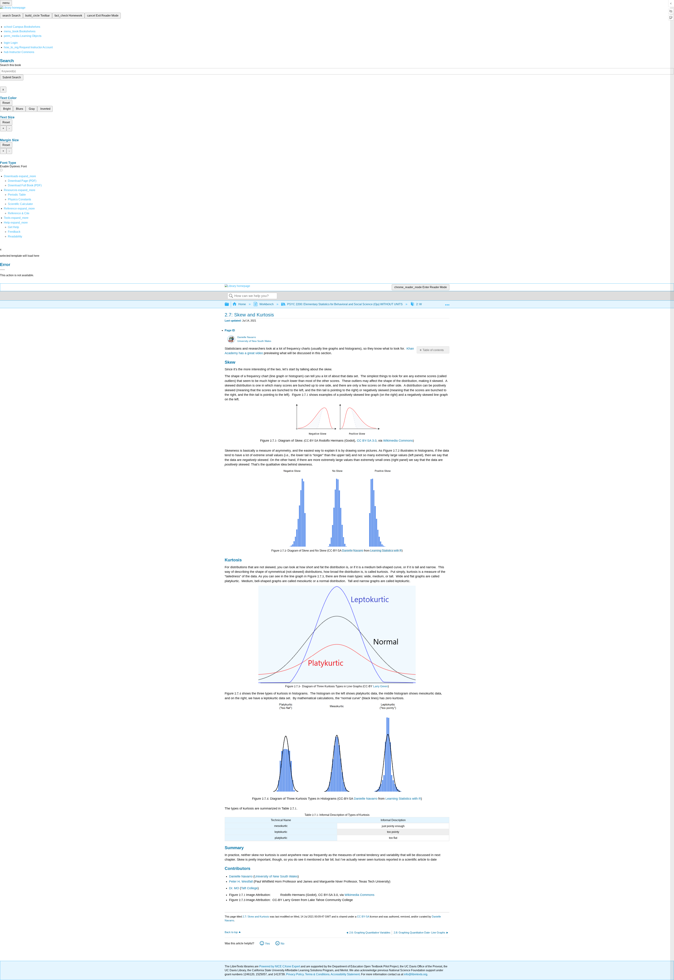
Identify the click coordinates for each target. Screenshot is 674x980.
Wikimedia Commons (397, 440)
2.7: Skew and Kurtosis (256, 916)
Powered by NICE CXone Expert (280, 966)
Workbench (266, 304)
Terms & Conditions (317, 974)
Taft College (249, 888)
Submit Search (11, 77)
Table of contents (433, 350)
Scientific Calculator (20, 203)
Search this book (10, 65)
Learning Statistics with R (386, 550)
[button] (14, 231)
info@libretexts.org (415, 974)
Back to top (231, 932)
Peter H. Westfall (241, 881)
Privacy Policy (295, 974)
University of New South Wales (254, 341)
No (282, 943)
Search (230, 296)
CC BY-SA (363, 916)
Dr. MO (234, 888)
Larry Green (380, 686)
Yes (267, 943)
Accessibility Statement (345, 974)
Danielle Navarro (246, 337)
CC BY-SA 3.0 (366, 440)
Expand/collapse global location (447, 303)
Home (242, 304)
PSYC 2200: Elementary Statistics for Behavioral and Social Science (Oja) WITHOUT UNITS (344, 304)
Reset (6, 102)
